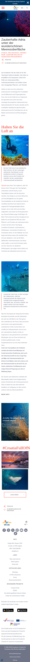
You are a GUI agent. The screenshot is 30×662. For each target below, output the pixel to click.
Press (15, 576)
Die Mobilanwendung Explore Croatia (15, 3)
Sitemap (15, 659)
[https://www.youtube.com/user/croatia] (21, 529)
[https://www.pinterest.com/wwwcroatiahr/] (17, 529)
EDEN (15, 589)
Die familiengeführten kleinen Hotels (15, 592)
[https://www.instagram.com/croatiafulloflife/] (8, 529)
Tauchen (3, 181)
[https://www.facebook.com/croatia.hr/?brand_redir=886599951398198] (4, 529)
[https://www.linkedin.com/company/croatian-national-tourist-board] (26, 529)
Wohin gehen (15, 560)
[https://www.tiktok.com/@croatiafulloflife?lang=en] (15, 532)
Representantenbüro (15, 579)
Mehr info (5, 393)
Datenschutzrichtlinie (15, 655)
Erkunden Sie (8, 423)
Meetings (15, 571)
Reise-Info (15, 563)
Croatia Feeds (15, 586)
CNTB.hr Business (15, 573)
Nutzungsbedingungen (15, 652)
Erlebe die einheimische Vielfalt (15, 594)
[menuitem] (8, 609)
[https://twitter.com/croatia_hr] (12, 529)
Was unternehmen (15, 558)
